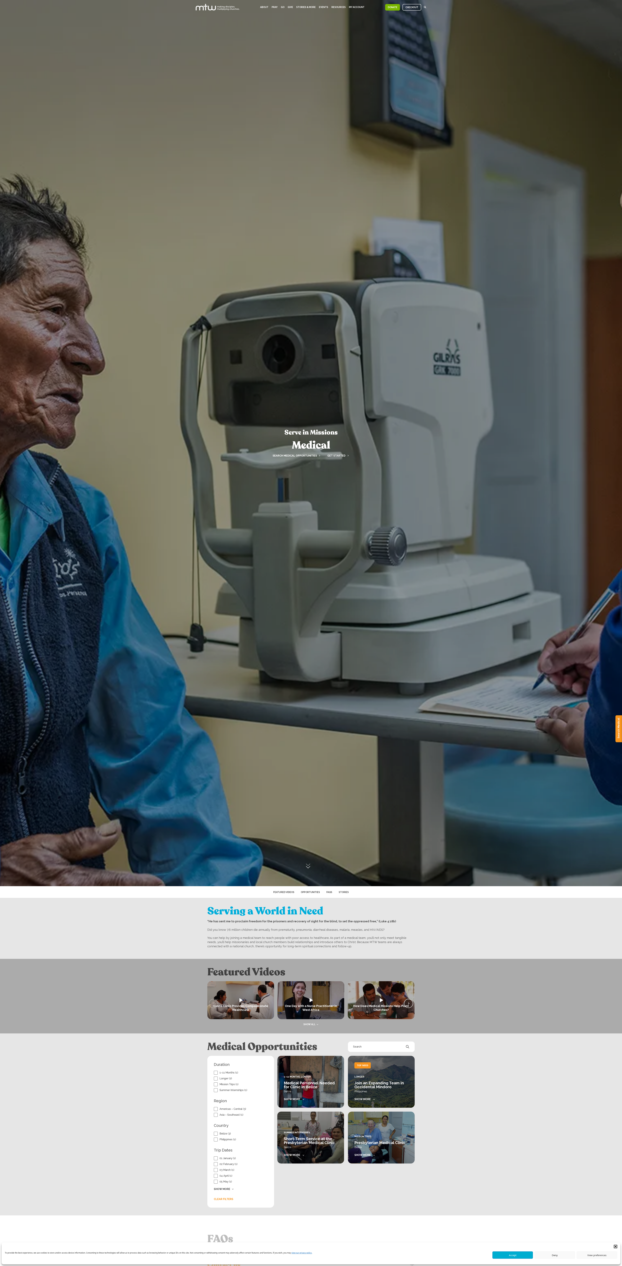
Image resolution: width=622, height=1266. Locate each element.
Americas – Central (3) (232, 1108)
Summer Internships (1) (233, 1090)
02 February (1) (228, 1164)
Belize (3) (225, 1133)
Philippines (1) (227, 1139)
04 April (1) (225, 1175)
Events (323, 7)
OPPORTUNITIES (310, 892)
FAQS (329, 892)
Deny (555, 1255)
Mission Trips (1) (228, 1084)
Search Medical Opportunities (295, 455)
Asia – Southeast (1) (231, 1114)
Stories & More (306, 7)
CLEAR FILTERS (223, 1199)
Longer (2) (225, 1078)
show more (292, 1099)
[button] (615, 1246)
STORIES (344, 892)
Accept (512, 1255)
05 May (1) (225, 1181)
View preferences (596, 1255)
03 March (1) (226, 1169)
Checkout (411, 7)
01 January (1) (227, 1158)
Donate (392, 7)
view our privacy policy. (301, 1252)
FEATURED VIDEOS (283, 892)
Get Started (336, 455)
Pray (275, 7)
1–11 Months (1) (228, 1072)
